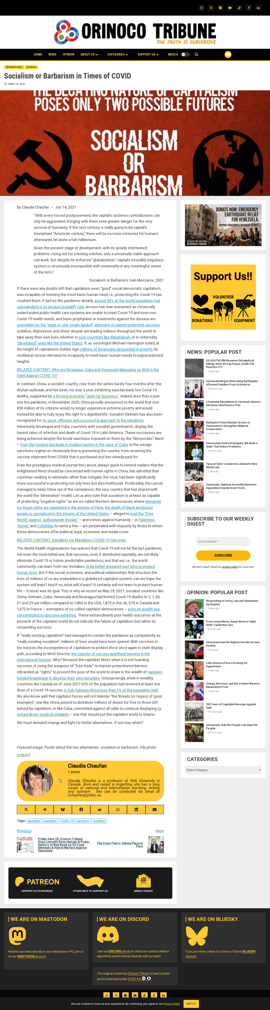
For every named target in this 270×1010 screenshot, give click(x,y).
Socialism (99, 821)
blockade (34, 821)
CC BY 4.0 (134, 979)
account (32, 956)
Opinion (68, 54)
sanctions (83, 821)
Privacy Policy (172, 1003)
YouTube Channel (221, 54)
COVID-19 (66, 821)
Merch (173, 54)
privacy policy (230, 566)
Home (38, 54)
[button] (196, 54)
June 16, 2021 (17, 84)
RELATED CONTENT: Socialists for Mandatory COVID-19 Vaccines (71, 540)
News (52, 54)
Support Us (146, 54)
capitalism (50, 821)
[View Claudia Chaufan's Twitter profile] (60, 780)
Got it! (191, 1003)
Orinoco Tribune (138, 973)
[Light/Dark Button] (185, 54)
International (14, 67)
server (119, 951)
